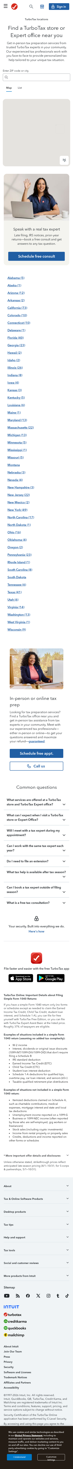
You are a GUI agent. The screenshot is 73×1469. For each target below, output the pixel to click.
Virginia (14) (15, 607)
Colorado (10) (17, 315)
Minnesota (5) (16, 442)
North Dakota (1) (19, 525)
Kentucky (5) (16, 397)
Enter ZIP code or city (16, 70)
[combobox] (40, 77)
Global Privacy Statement (28, 1435)
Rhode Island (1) (18, 562)
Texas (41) (14, 592)
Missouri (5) (15, 457)
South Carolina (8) (19, 570)
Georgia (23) (16, 345)
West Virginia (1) (18, 622)
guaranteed (37, 741)
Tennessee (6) (16, 585)
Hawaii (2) (14, 353)
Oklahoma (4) (17, 540)
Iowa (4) (13, 382)
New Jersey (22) (18, 495)
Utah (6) (12, 599)
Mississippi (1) (17, 450)
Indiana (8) (14, 375)
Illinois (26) (15, 367)
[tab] (9, 88)
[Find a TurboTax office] (42, 6)
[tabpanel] (36, 132)
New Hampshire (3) (20, 487)
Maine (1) (14, 412)
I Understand (19, 1457)
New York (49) (17, 510)
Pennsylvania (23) (19, 555)
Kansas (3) (14, 390)
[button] (36, 1156)
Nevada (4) (15, 480)
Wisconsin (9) (16, 629)
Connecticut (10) (18, 323)
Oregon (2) (15, 547)
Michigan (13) (17, 435)
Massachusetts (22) (20, 427)
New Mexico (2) (18, 502)
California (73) (17, 308)
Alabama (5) (15, 278)
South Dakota (16, 577)
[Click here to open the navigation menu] (5, 6)
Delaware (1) (16, 330)
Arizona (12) (16, 293)
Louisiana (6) (16, 405)
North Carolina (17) (20, 517)
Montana (13, 465)
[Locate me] (64, 160)
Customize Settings (51, 1458)
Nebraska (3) (16, 472)
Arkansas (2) (16, 300)
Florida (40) (15, 338)
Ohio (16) (14, 532)
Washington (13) (18, 614)
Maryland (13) (17, 420)
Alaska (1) (14, 285)
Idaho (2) (13, 360)
